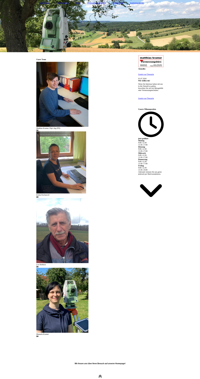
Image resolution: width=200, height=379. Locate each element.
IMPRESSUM (118, 3)
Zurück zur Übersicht (146, 74)
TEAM (78, 3)
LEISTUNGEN (63, 3)
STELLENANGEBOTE (96, 3)
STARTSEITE (44, 3)
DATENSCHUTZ (137, 3)
